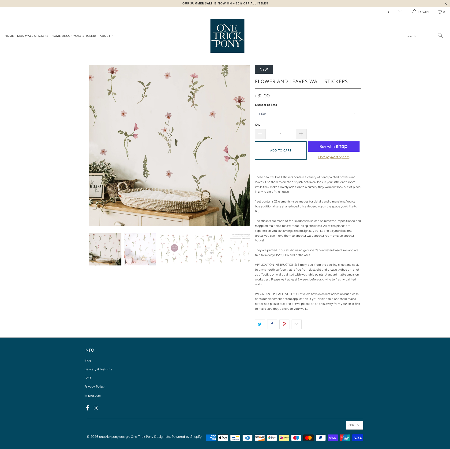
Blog (87, 360)
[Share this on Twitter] (260, 324)
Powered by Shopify (187, 437)
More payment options (333, 157)
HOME (9, 36)
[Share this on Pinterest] (284, 324)
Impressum (92, 395)
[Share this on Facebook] (272, 324)
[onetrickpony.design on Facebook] (87, 408)
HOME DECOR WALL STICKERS (74, 36)
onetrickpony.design (114, 437)
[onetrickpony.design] (227, 36)
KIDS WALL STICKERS (33, 36)
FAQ (87, 378)
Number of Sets (266, 105)
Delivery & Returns (98, 369)
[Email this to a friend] (297, 324)
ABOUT (106, 36)
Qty (257, 124)
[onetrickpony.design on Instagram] (96, 408)
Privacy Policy (94, 387)
